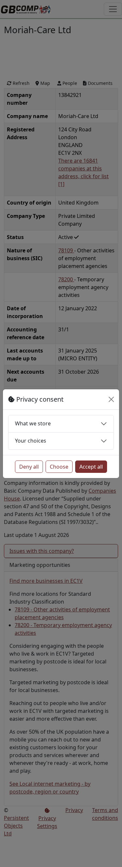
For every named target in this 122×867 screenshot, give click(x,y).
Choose (59, 466)
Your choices (30, 440)
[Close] (111, 399)
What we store (33, 423)
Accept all (91, 466)
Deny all (29, 466)
